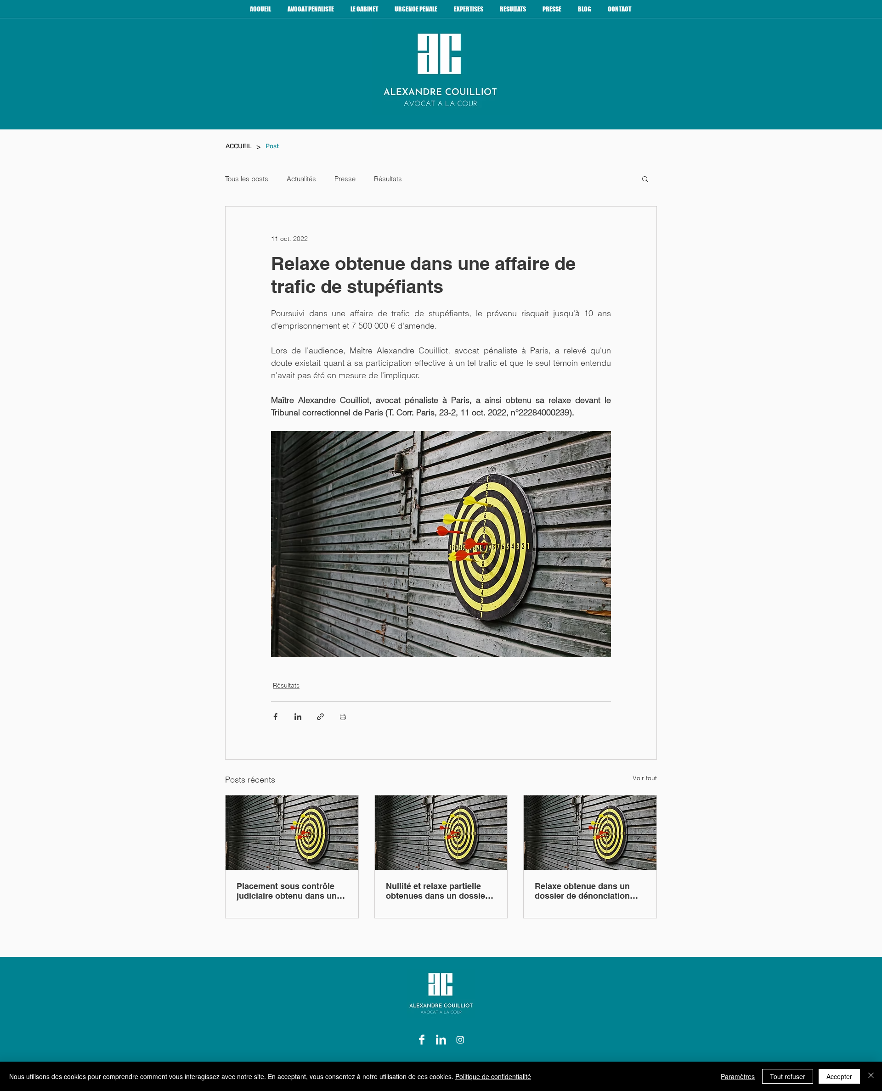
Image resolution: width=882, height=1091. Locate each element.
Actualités (301, 178)
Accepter (839, 1076)
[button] (645, 178)
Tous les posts (246, 178)
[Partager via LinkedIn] (298, 716)
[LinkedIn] (441, 1040)
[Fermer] (870, 1076)
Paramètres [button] (738, 1076)
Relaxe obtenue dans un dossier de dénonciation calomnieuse (582, 891)
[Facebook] (422, 1040)
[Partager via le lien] (320, 716)
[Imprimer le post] (343, 716)
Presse (345, 178)
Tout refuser (787, 1076)
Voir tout (645, 778)
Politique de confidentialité (493, 1076)
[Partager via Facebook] (275, 716)
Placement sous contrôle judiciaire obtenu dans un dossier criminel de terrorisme (287, 891)
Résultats (388, 178)
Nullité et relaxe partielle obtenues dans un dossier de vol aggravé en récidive (437, 891)
